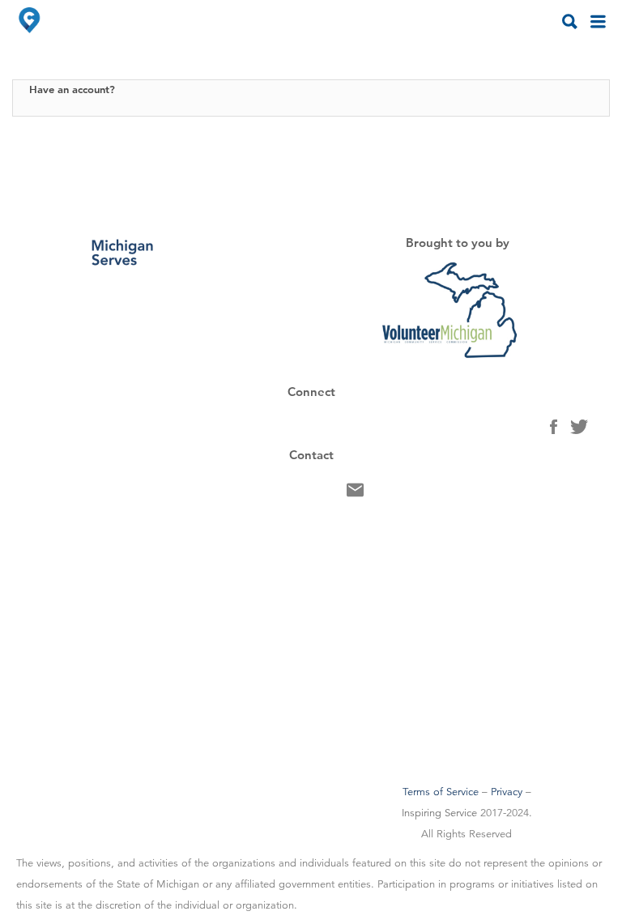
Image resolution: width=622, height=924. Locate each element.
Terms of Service (441, 792)
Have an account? (72, 89)
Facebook (553, 431)
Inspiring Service (439, 813)
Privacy (506, 792)
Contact (355, 494)
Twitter (579, 431)
